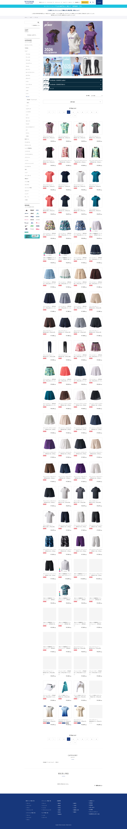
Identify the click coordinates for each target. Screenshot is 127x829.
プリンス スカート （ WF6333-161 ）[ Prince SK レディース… (65, 307)
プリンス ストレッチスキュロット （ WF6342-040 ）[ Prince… (65, 428)
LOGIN (99, 2)
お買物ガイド (91, 800)
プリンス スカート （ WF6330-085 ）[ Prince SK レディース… (65, 234)
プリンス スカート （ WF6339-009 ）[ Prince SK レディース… (80, 355)
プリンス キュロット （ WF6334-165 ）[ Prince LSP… (95, 331)
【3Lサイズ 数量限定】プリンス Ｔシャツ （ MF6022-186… (64, 623)
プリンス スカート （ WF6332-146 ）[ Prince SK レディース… (65, 282)
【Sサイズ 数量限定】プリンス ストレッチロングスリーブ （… (65, 574)
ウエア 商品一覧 (44, 812)
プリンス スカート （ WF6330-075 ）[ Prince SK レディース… (49, 234)
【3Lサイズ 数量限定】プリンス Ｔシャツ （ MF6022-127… (95, 598)
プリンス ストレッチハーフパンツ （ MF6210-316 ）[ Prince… (49, 550)
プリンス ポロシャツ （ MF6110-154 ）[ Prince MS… (80, 501)
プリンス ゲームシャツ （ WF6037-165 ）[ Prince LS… (49, 161)
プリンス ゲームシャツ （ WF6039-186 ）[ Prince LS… (95, 185)
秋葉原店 (59, 814)
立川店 (75, 807)
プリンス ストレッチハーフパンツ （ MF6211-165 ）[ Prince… (49, 574)
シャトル (44, 807)
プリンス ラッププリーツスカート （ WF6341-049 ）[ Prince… (65, 404)
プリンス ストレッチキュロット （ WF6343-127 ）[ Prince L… (65, 477)
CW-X (57, 762)
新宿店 (59, 805)
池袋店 (59, 809)
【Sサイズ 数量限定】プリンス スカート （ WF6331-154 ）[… (49, 258)
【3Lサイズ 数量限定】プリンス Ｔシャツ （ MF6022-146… (49, 623)
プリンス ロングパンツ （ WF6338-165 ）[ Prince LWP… (64, 355)
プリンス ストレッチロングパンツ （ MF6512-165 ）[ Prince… (95, 574)
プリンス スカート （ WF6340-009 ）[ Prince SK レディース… (65, 380)
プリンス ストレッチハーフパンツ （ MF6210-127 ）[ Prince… (65, 526)
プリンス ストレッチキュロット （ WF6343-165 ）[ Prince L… (49, 501)
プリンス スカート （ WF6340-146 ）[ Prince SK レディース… (95, 380)
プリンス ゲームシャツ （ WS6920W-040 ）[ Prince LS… (49, 720)
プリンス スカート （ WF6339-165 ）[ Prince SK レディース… (95, 355)
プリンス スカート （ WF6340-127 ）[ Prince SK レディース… (80, 380)
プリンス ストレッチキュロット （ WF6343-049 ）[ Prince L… (49, 477)
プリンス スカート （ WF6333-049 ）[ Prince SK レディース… (95, 282)
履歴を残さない (99, 785)
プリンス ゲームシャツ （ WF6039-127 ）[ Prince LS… (64, 185)
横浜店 (59, 803)
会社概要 (91, 809)
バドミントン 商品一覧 (46, 800)
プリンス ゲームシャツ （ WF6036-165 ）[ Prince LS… (49, 136)
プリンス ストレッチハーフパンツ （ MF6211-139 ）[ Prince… (80, 550)
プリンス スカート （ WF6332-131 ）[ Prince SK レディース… (49, 282)
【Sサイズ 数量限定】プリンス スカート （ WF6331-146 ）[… (95, 234)
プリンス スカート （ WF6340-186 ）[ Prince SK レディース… (49, 404)
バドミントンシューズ (46, 809)
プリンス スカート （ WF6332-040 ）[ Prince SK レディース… (80, 258)
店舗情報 (59, 800)
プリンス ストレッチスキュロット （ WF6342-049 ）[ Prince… (80, 428)
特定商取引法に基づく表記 (94, 814)
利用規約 (91, 803)
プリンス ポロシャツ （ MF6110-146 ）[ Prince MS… (64, 501)
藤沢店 (75, 803)
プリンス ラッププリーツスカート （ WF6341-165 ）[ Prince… (95, 404)
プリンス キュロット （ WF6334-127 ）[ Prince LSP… (64, 331)
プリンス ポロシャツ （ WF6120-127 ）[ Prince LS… (64, 209)
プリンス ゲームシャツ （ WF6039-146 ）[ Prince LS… (80, 185)
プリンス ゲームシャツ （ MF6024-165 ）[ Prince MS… (49, 671)
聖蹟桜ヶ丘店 (76, 809)
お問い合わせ (91, 807)
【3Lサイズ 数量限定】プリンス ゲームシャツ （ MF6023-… (80, 623)
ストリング (29, 805)
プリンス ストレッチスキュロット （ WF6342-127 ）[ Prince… (95, 428)
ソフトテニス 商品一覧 (30, 812)
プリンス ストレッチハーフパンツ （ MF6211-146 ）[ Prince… (95, 550)
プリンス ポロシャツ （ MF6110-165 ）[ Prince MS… (95, 501)
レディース (44, 817)
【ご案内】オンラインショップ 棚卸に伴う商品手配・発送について (63, 10)
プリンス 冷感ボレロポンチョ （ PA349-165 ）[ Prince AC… (95, 696)
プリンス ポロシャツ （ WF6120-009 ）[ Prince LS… (49, 209)
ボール (28, 807)
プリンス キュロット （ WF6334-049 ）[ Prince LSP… (49, 331)
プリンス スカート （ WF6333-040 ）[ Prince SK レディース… (80, 282)
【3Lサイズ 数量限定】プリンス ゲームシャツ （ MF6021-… (49, 598)
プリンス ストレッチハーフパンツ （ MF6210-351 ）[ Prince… (65, 550)
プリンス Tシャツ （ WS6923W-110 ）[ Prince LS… (95, 720)
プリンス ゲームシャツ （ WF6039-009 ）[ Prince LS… (49, 185)
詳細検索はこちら (36, 25)
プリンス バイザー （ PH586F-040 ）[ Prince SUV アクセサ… (64, 671)
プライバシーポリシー (93, 811)
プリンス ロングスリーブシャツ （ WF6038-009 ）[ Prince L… (65, 161)
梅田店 (75, 812)
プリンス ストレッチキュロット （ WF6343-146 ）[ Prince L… (95, 477)
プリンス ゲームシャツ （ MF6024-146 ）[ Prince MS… (80, 647)
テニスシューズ (30, 809)
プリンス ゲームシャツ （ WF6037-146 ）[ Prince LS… (80, 136)
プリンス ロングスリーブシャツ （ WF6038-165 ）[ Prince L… (80, 161)
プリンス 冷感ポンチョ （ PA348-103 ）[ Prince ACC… (64, 696)
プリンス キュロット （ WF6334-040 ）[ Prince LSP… (95, 307)
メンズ (43, 815)
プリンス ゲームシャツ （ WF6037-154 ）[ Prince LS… (95, 136)
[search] (38, 22)
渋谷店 (59, 807)
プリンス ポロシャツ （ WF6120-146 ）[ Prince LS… (80, 209)
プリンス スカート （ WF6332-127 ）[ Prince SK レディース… (95, 258)
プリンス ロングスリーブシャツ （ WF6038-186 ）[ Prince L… (95, 161)
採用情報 (91, 805)
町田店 (59, 812)
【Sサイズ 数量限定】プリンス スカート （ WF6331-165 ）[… (64, 258)
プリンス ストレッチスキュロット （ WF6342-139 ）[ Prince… (49, 453)
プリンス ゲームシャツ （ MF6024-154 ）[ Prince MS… (95, 647)
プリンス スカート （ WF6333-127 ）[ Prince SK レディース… (49, 307)
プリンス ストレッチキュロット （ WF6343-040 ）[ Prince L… (95, 453)
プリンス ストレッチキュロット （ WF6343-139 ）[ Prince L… (80, 477)
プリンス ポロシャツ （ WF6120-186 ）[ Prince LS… (95, 209)
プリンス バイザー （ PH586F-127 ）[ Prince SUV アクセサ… (80, 671)
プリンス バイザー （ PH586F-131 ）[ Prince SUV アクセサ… (95, 671)
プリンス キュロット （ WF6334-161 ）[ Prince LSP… (80, 331)
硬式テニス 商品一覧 (30, 800)
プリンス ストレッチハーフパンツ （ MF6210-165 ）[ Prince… (95, 526)
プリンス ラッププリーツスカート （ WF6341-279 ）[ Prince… (49, 428)
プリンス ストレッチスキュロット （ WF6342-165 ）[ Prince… (80, 453)
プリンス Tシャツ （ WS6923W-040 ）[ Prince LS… (80, 720)
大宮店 (75, 805)
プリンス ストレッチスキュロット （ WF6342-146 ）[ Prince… (65, 453)
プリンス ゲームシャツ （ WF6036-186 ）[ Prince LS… (64, 136)
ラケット (28, 803)
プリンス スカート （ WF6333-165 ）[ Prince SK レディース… (80, 307)
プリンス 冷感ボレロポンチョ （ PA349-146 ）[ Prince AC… (80, 696)
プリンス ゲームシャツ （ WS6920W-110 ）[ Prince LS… (64, 720)
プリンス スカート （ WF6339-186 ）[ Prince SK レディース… (49, 380)
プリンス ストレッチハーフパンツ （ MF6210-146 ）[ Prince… (80, 526)
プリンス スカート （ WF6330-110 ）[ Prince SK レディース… (80, 234)
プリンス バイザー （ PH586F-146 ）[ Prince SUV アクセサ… (49, 696)
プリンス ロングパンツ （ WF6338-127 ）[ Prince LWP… (49, 355)
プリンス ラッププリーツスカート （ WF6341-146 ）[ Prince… (80, 404)
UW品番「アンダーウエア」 (49, 762)
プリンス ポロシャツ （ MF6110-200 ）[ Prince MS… (49, 526)
